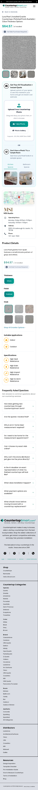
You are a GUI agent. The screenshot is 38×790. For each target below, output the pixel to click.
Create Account (11, 559)
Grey (4, 628)
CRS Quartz (7, 643)
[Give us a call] (33, 553)
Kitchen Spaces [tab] (10, 165)
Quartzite (6, 604)
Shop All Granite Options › (14, 327)
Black (5, 625)
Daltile (5, 752)
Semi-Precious (8, 607)
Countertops (7, 571)
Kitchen (5, 691)
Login (2, 559)
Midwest (6, 749)
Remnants (6, 574)
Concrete (6, 712)
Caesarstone (7, 637)
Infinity (5, 648)
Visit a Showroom (9, 577)
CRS (4, 740)
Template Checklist (9, 767)
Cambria (6, 640)
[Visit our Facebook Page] (5, 553)
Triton (5, 670)
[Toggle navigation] (34, 6)
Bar (4, 699)
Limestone (6, 596)
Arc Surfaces (7, 667)
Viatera (5, 659)
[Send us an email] (23, 553)
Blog (4, 779)
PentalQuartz (7, 654)
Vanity (5, 697)
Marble (5, 599)
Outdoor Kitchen (8, 705)
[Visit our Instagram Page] (14, 553)
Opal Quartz (7, 651)
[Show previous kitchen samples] (5, 178)
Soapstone (7, 612)
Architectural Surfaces (10, 734)
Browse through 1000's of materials (17, 1)
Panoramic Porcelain (10, 684)
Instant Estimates (31, 559)
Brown (5, 630)
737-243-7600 (13, 236)
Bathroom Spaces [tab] (26, 165)
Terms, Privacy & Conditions (29, 786)
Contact (21, 559)
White (5, 622)
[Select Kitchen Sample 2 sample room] (26, 178)
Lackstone (6, 665)
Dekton (5, 646)
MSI (4, 678)
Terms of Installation (10, 776)
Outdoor (6, 702)
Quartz (5, 591)
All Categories (8, 720)
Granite (5, 593)
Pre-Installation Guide (10, 770)
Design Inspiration (9, 763)
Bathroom (6, 694)
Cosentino (6, 676)
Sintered (6, 610)
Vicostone (6, 662)
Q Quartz (6, 657)
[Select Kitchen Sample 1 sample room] (11, 178)
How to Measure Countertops (13, 773)
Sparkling (6, 714)
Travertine (6, 615)
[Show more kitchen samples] (33, 178)
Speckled (6, 717)
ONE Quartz (7, 681)
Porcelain (6, 601)
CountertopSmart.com (7, 786)
